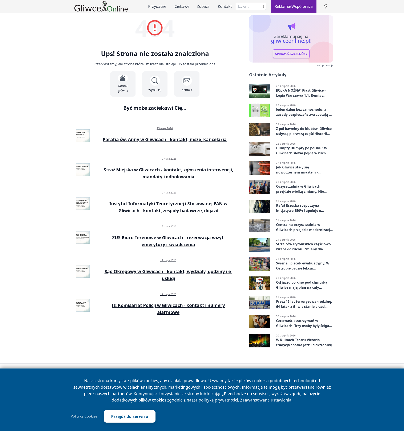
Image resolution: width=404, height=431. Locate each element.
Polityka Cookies (84, 416)
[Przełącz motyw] (326, 6)
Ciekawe (181, 6)
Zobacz (203, 6)
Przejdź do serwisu (129, 416)
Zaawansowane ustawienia (265, 400)
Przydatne (157, 6)
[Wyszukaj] (262, 6)
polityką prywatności (218, 400)
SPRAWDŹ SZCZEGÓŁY (291, 54)
